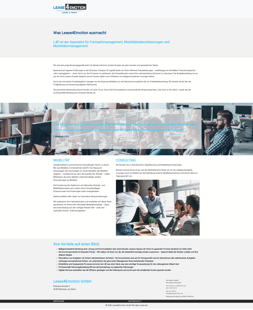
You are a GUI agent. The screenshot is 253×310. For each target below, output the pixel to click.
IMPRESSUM (58, 301)
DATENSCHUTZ (135, 301)
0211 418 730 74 (171, 288)
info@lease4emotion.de (174, 293)
